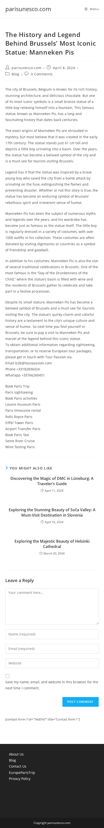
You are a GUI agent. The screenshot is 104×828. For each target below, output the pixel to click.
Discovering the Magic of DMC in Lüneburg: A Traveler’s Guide (52, 481)
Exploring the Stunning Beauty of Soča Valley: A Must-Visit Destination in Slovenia (52, 512)
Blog (15, 74)
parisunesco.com (28, 9)
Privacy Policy (19, 778)
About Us (16, 754)
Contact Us (17, 766)
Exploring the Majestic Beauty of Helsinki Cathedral (52, 544)
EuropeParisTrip (22, 772)
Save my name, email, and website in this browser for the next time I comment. (51, 685)
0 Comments (42, 74)
